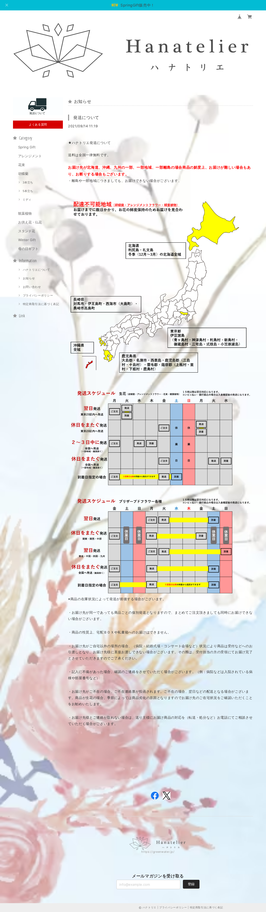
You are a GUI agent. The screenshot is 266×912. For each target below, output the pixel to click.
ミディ (27, 199)
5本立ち (28, 191)
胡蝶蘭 (23, 173)
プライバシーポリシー (38, 295)
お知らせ (29, 278)
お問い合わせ (32, 287)
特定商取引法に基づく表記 (41, 304)
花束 (21, 165)
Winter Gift (27, 240)
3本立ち (28, 182)
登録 (191, 884)
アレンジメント (30, 156)
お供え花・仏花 (30, 222)
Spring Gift (27, 147)
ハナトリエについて (36, 270)
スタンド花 (26, 231)
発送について (86, 117)
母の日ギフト (28, 249)
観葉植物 (25, 213)
